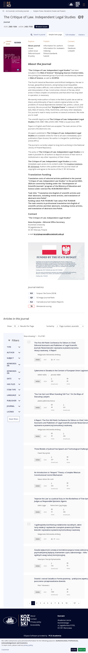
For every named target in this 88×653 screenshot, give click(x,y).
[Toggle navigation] (83, 5)
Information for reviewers (53, 48)
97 (75, 603)
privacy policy (28, 645)
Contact (71, 45)
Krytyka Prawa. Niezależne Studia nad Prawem (49, 11)
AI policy (31, 56)
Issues (30, 48)
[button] (55, 34)
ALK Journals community (14, 11)
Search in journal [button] (39, 35)
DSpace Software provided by (35, 636)
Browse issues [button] (42, 26)
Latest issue (33, 51)
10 (66, 603)
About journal (34, 45)
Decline (73, 650)
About (32, 616)
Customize (5, 650)
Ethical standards (50, 53)
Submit (46, 56)
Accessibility (35, 625)
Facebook (72, 48)
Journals (26, 11)
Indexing (46, 51)
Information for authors (53, 45)
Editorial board (34, 53)
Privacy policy (35, 622)
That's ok (82, 650)
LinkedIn (71, 51)
